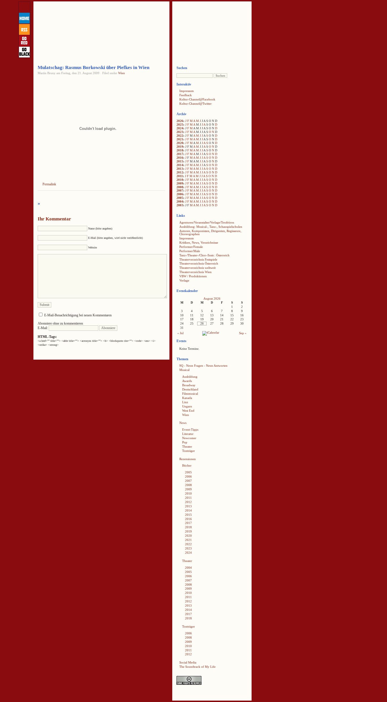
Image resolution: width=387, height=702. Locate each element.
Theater (187, 446)
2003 (180, 205)
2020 (180, 143)
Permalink (49, 184)
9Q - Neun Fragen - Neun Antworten (203, 365)
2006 (180, 194)
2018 (180, 150)
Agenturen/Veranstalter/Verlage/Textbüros (206, 222)
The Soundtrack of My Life (197, 666)
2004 (180, 201)
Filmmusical (190, 393)
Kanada (187, 398)
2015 (180, 161)
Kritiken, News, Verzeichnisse (198, 242)
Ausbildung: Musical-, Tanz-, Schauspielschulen (210, 226)
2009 (180, 183)
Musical (184, 370)
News (182, 422)
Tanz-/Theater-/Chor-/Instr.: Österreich (204, 255)
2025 (180, 124)
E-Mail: (43, 328)
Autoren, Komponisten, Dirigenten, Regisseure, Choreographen (210, 232)
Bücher (187, 465)
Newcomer (189, 438)
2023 (180, 132)
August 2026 (211, 298)
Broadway (188, 385)
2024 (180, 128)
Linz (185, 402)
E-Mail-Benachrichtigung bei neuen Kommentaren (78, 315)
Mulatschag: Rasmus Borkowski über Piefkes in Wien (93, 67)
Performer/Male (189, 251)
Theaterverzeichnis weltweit (197, 267)
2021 (180, 139)
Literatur (188, 433)
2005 (180, 197)
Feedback (185, 95)
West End (188, 410)
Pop (184, 442)
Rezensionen (187, 459)
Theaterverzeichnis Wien (195, 272)
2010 (180, 179)
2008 (180, 187)
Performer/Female (191, 246)
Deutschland (190, 389)
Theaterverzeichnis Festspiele (198, 259)
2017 (180, 154)
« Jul (180, 333)
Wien (121, 73)
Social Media (187, 662)
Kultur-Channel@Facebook (197, 99)
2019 (180, 146)
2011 (180, 176)
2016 (180, 157)
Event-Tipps (190, 429)
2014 (180, 165)
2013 (180, 168)
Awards (187, 381)
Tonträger (188, 450)
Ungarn (187, 406)
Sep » (242, 333)
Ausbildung (189, 376)
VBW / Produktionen (193, 276)
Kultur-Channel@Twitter (195, 103)
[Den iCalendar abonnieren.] (210, 332)
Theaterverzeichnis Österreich (198, 263)
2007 (180, 190)
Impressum (186, 91)
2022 (180, 135)
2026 (180, 121)
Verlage (184, 280)
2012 (180, 172)
